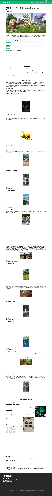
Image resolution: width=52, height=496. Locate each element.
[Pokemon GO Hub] (6, 2)
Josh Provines (7, 11)
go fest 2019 (9, 460)
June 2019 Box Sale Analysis (9, 463)
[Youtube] (46, 0)
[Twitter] (45, 0)
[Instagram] (44, 0)
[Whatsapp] (48, 0)
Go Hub (12, 460)
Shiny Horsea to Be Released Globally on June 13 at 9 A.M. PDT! (38, 463)
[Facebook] (42, 0)
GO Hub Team (19, 460)
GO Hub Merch (15, 460)
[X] (6, 478)
